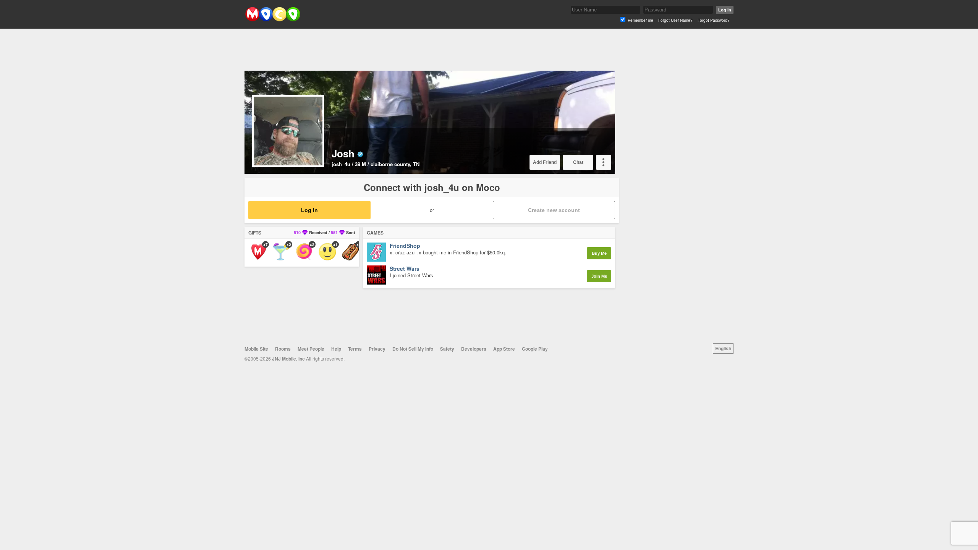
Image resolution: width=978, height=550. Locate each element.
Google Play (535, 348)
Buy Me (599, 253)
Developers (473, 348)
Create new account (554, 210)
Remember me (640, 20)
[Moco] (272, 19)
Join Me (599, 276)
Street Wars (404, 268)
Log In (724, 10)
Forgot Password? (714, 20)
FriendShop (405, 246)
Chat (578, 162)
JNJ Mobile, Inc (288, 358)
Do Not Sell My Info (412, 348)
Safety (447, 348)
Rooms (283, 348)
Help (336, 348)
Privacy (377, 348)
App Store (504, 348)
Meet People (311, 348)
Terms (355, 348)
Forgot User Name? (675, 20)
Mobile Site (256, 348)
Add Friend (545, 162)
